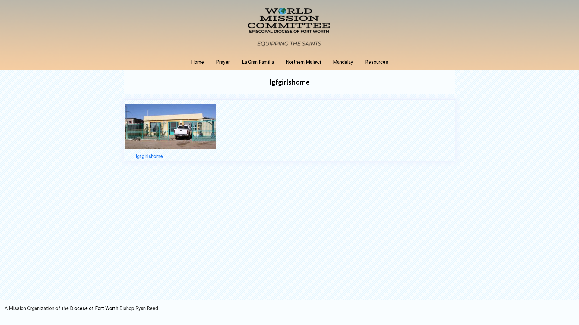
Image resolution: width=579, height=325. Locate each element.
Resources (376, 62)
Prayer (223, 62)
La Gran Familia (258, 62)
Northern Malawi (303, 62)
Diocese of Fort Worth (94, 308)
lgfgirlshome (289, 82)
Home (197, 62)
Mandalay (343, 62)
